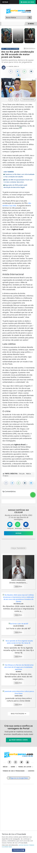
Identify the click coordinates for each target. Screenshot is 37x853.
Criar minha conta (19, 740)
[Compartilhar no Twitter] (17, 71)
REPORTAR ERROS (28, 99)
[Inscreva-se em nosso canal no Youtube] (28, 762)
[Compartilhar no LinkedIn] (18, 75)
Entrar (5, 2)
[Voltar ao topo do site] (34, 469)
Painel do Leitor (25, 767)
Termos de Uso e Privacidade (14, 771)
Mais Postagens (18, 714)
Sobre (14, 767)
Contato (31, 771)
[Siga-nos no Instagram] (15, 762)
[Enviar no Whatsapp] (24, 71)
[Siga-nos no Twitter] (21, 762)
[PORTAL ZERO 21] (18, 11)
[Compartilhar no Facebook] (11, 71)
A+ (16, 99)
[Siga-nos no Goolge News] (18, 778)
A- (10, 99)
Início (6, 767)
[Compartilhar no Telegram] (31, 71)
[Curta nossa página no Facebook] (9, 762)
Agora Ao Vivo (28, 2)
